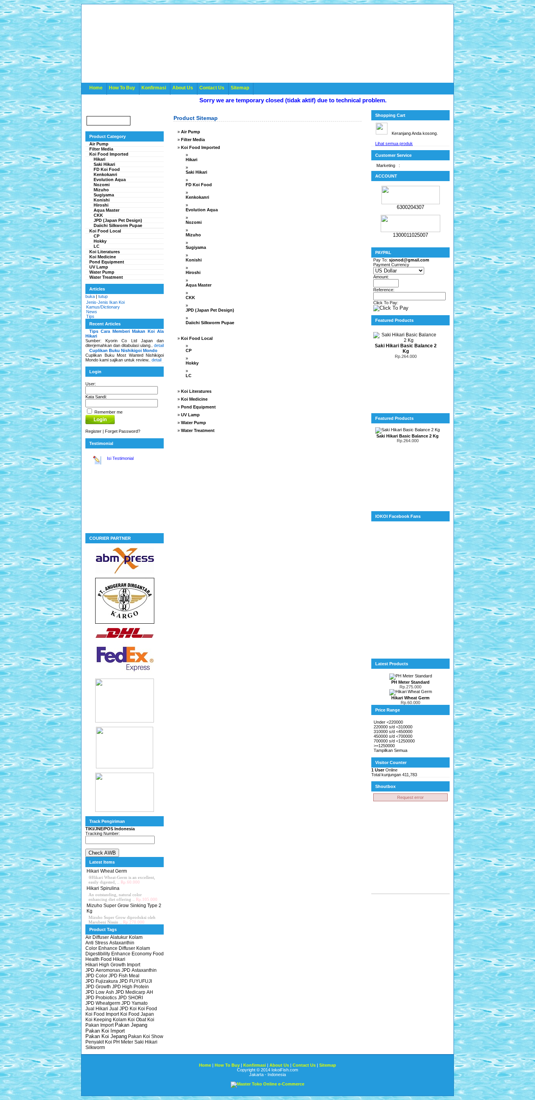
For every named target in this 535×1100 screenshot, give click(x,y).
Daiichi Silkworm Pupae (118, 225)
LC (96, 246)
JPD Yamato (134, 1003)
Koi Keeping (98, 1019)
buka (90, 296)
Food (158, 954)
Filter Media (101, 149)
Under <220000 (388, 722)
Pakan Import (99, 1025)
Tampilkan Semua (390, 750)
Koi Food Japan (137, 1014)
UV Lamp (98, 267)
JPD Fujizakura (101, 981)
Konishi (102, 200)
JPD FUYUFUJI (135, 981)
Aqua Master (106, 210)
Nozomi (102, 184)
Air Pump (98, 144)
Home (96, 88)
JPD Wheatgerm (102, 1003)
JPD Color (96, 975)
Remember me (108, 412)
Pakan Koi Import (105, 1031)
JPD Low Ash (99, 992)
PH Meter (123, 1042)
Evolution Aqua (110, 179)
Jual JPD (118, 1008)
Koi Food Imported (108, 154)
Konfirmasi (153, 88)
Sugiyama (104, 194)
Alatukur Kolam (126, 937)
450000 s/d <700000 (393, 736)
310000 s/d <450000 (393, 731)
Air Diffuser (97, 937)
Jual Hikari (96, 1008)
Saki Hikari (104, 164)
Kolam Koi (124, 1019)
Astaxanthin (121, 943)
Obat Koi (145, 1019)
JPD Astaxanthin (139, 970)
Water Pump (101, 272)
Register (93, 431)
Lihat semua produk (394, 143)
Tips (90, 316)
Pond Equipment (106, 262)
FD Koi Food (107, 169)
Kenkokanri (105, 174)
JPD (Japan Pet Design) (118, 220)
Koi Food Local (105, 231)
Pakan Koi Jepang (106, 1036)
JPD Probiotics (101, 997)
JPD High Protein (130, 986)
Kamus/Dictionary (103, 307)
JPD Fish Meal (123, 975)
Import (133, 964)
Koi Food (147, 1008)
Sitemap (240, 88)
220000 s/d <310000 (393, 726)
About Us (182, 88)
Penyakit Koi (98, 1042)
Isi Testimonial (120, 458)
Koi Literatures (104, 251)
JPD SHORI (130, 997)
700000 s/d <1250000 (394, 741)
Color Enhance (101, 948)
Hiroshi (101, 205)
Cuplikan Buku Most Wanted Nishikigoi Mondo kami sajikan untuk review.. (124, 355)
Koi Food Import (102, 1014)
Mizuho (101, 189)
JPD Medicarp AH (134, 992)
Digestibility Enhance (107, 954)
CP (96, 236)
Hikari (99, 159)
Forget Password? (122, 431)
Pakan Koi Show (145, 1036)
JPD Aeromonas (102, 970)
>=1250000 (384, 745)
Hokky (100, 241)
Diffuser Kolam (134, 948)
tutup (103, 296)
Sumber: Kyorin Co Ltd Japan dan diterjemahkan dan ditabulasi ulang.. (124, 338)
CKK (98, 215)
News (91, 311)
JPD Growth (98, 986)
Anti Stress (96, 943)
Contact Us (211, 88)
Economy (142, 954)
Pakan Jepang (131, 1025)
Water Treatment (106, 277)
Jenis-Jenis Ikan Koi (105, 302)
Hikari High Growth (105, 964)
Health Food (98, 959)
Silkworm (95, 1047)
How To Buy (122, 88)
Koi (133, 1008)
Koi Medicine (102, 256)
